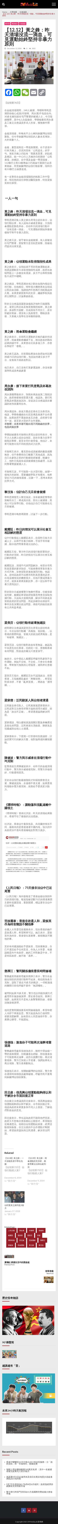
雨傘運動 (21, 1245)
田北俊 (21, 1240)
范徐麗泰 (32, 1240)
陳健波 (10, 1245)
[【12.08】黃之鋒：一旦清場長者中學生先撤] (16, 1172)
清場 (38, 1235)
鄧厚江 (42, 1240)
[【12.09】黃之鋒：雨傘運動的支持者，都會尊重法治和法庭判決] (39, 1173)
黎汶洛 (41, 1245)
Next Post (50, 1273)
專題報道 (15, 24)
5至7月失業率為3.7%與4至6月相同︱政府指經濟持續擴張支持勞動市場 (29, 1485)
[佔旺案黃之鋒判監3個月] (14, 1197)
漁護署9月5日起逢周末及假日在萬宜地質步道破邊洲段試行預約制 (29, 1478)
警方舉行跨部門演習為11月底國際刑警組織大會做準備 (29, 1493)
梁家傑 (20, 1235)
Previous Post (9, 1265)
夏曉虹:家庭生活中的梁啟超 (16, 1262)
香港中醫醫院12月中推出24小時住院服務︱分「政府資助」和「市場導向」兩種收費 (29, 1463)
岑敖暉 (31, 1230)
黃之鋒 (31, 1245)
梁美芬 (29, 1235)
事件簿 (7, 24)
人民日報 (11, 1230)
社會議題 (23, 24)
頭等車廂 (49, 1271)
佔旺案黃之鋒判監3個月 (14, 1206)
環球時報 (11, 1240)
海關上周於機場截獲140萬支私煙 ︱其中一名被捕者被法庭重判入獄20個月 (29, 1470)
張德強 (41, 1230)
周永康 (21, 1230)
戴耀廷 (10, 1235)
